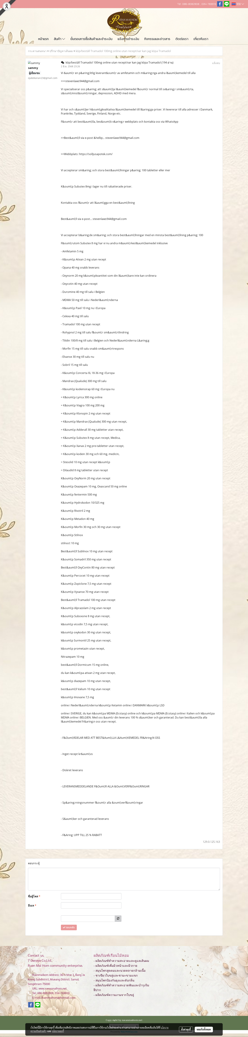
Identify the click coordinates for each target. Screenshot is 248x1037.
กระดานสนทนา (37, 51)
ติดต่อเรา (181, 38)
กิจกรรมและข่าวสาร (157, 38)
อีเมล (32, 905)
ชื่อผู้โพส (34, 896)
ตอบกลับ (70, 927)
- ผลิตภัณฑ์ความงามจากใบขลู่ (114, 995)
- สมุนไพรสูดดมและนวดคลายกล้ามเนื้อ (120, 970)
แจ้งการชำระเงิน (128, 38)
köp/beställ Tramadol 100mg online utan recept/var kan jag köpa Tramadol (123, 51)
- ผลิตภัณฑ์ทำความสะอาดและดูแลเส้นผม (121, 961)
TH (238, 4)
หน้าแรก (43, 38)
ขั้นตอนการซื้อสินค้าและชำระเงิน (91, 38)
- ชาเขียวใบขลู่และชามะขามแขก (116, 975)
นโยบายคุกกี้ (58, 1031)
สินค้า (58, 38)
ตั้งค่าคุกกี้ (186, 1029)
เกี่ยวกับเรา (201, 38)
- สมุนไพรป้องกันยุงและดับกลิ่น (114, 980)
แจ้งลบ (216, 63)
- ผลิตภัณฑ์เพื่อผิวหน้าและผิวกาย (115, 965)
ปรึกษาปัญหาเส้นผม (61, 51)
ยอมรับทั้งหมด (204, 1029)
